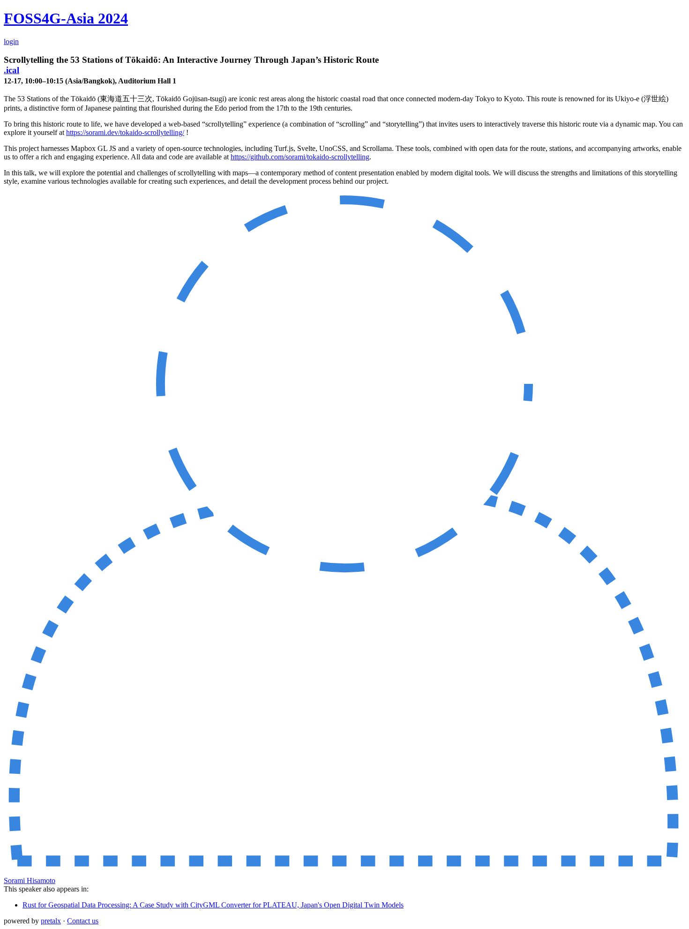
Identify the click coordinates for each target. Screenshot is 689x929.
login (11, 41)
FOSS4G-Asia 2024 (66, 18)
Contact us (82, 921)
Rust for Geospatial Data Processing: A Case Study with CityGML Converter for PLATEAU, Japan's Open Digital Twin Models (213, 905)
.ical (11, 70)
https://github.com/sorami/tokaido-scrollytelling (300, 157)
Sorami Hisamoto (29, 880)
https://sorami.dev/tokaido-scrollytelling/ (125, 132)
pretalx (51, 921)
